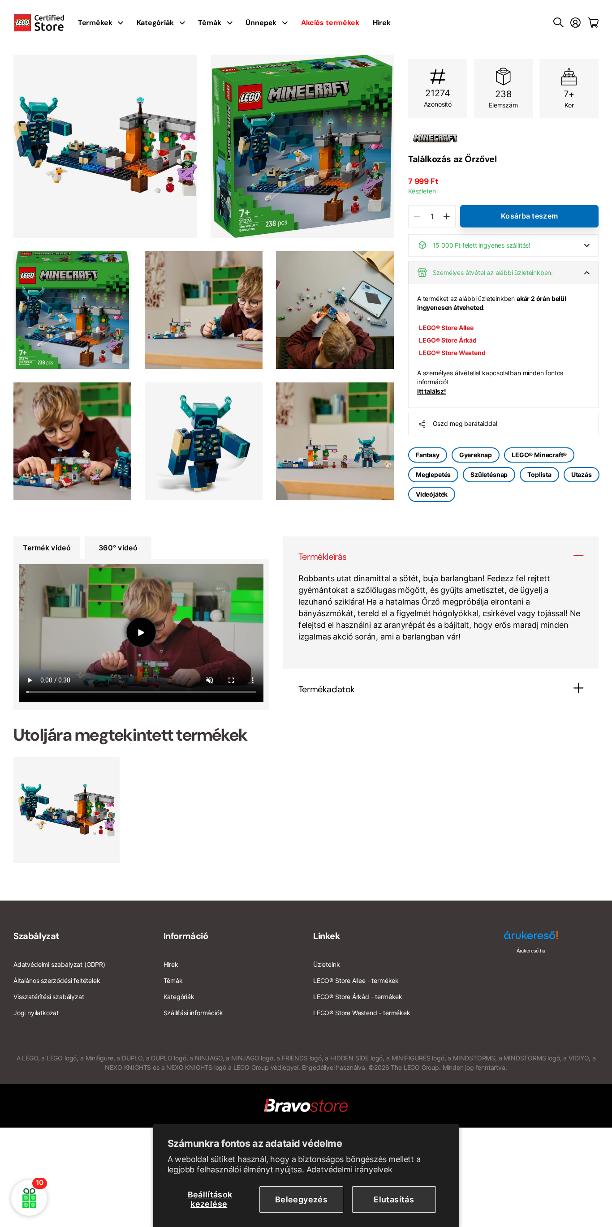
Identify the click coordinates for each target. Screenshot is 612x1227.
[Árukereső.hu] (531, 938)
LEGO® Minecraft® (539, 455)
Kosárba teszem (529, 215)
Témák (209, 22)
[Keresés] (558, 23)
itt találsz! (431, 391)
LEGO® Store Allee (446, 327)
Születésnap (489, 474)
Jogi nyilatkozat (36, 1013)
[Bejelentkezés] (575, 23)
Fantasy (428, 455)
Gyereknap (475, 455)
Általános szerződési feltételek (56, 980)
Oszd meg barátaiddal (465, 424)
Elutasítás (394, 1199)
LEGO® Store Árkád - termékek (357, 996)
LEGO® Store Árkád (448, 340)
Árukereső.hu (531, 950)
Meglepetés (433, 474)
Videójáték (432, 494)
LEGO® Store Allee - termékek (356, 980)
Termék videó (47, 547)
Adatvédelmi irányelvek (349, 1169)
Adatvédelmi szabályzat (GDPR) (59, 964)
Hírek (382, 22)
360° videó (118, 547)
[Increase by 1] (446, 216)
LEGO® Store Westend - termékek (361, 1013)
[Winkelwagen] (593, 23)
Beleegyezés (301, 1199)
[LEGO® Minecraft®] (503, 138)
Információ (186, 936)
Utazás (581, 474)
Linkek (326, 936)
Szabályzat (36, 936)
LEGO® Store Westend (452, 353)
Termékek (95, 22)
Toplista (539, 474)
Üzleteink (326, 964)
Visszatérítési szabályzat (48, 996)
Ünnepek (261, 22)
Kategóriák (155, 22)
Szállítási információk (193, 1013)
